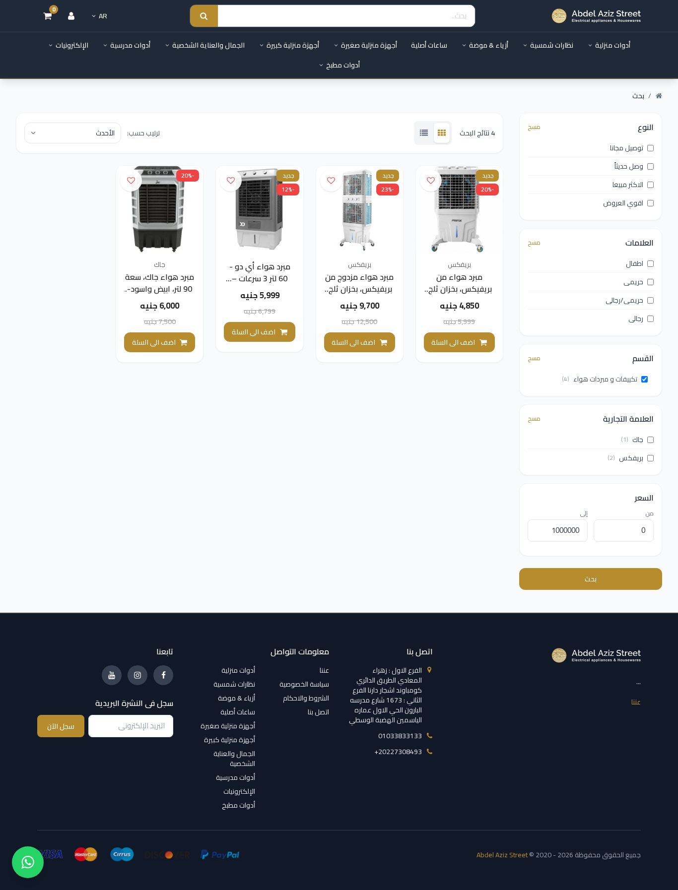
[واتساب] (28, 862)
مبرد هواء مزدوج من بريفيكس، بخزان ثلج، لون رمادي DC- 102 (359, 288)
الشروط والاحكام (306, 698)
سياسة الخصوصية (304, 684)
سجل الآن (60, 726)
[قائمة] (424, 133)
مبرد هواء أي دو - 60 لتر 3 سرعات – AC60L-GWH (259, 278)
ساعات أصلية (429, 45)
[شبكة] (442, 133)
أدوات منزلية (612, 45)
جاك (159, 264)
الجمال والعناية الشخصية (208, 45)
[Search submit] (204, 16)
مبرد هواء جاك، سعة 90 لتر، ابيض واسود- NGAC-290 (159, 288)
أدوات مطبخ (343, 65)
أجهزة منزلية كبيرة (293, 45)
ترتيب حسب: (143, 133)
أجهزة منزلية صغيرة (369, 45)
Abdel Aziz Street (502, 854)
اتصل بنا (318, 711)
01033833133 (400, 736)
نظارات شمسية (551, 45)
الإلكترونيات (72, 45)
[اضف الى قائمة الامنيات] (431, 180)
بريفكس (459, 264)
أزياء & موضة (488, 45)
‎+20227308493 (398, 752)
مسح (534, 127)
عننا (636, 702)
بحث (591, 578)
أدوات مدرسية (130, 45)
